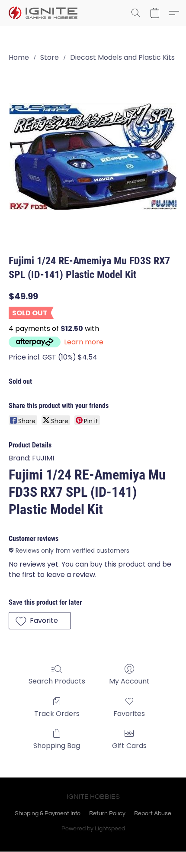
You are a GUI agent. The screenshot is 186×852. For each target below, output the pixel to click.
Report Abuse (152, 813)
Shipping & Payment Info (47, 813)
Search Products (57, 681)
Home (19, 57)
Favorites (129, 714)
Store (49, 57)
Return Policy (107, 813)
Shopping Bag (56, 746)
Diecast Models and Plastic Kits (122, 57)
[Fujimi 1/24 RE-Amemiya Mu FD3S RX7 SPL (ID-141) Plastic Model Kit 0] (93, 156)
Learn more (83, 342)
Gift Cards (129, 746)
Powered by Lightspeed (93, 829)
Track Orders (57, 714)
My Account (129, 681)
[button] (45, 13)
